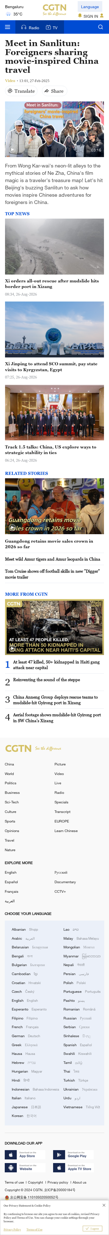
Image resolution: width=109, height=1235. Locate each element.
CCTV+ (60, 891)
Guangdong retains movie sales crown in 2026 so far (49, 543)
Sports (10, 821)
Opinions (12, 830)
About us (79, 1182)
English (10, 872)
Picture (60, 764)
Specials (61, 802)
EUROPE (61, 821)
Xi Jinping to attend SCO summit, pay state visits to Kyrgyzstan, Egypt (51, 366)
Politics (10, 783)
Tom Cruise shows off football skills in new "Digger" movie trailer (52, 573)
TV (55, 27)
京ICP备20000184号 (59, 1190)
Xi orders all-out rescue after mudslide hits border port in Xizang (52, 283)
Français (11, 891)
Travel (9, 840)
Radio (34, 27)
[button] (12, 150)
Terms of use (15, 1182)
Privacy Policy (12, 1229)
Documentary (65, 882)
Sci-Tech (12, 802)
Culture (10, 811)
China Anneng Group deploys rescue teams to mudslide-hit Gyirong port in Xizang (55, 699)
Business (12, 792)
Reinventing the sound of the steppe (46, 679)
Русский (60, 872)
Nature (10, 849)
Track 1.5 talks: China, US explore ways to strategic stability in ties (50, 449)
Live (57, 783)
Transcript (62, 811)
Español (11, 882)
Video (59, 773)
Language (90, 6)
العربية (10, 901)
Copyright (36, 1182)
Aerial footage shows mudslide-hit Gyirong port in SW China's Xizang (57, 717)
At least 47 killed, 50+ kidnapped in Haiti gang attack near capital (56, 664)
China (9, 764)
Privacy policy (58, 1182)
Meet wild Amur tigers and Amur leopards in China (52, 558)
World (9, 773)
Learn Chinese (66, 830)
